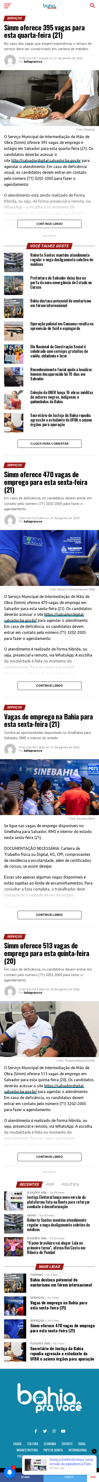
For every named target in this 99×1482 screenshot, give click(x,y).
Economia (50, 1444)
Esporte (67, 1444)
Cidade (17, 1444)
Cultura (32, 1444)
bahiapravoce (33, 61)
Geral (82, 1444)
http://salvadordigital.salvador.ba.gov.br (46, 160)
